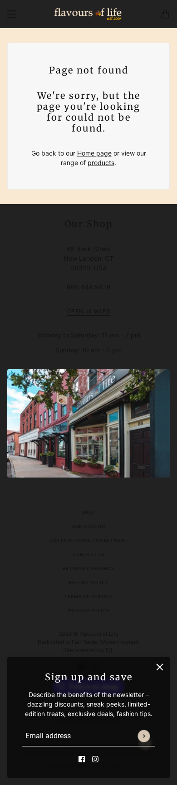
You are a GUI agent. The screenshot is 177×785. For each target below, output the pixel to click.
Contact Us (89, 554)
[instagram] (95, 758)
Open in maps (88, 312)
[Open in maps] (88, 423)
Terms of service (88, 596)
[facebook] (81, 758)
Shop (88, 512)
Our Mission (88, 526)
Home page (94, 153)
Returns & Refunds (88, 568)
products (101, 162)
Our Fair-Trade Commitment (88, 540)
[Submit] (144, 736)
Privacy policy (88, 610)
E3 (109, 650)
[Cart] (165, 14)
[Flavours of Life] (88, 14)
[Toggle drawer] (11, 14)
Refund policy (88, 582)
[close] (159, 667)
